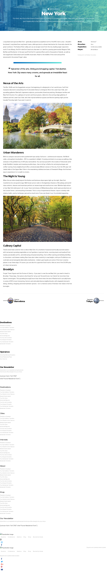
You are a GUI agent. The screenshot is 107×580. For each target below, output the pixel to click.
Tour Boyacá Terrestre (5, 339)
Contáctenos (11, 537)
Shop (29, 537)
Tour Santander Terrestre (6, 341)
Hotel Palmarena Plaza (6, 357)
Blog (25, 537)
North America (54, 9)
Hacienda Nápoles (5, 335)
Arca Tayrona (3, 359)
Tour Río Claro (4, 333)
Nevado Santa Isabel (5, 331)
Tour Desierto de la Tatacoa (7, 329)
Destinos (19, 537)
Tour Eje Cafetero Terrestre (7, 327)
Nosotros (3, 537)
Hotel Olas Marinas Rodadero (7, 355)
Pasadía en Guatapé (5, 325)
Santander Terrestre (5, 343)
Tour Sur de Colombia (6, 337)
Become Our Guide (38, 537)
